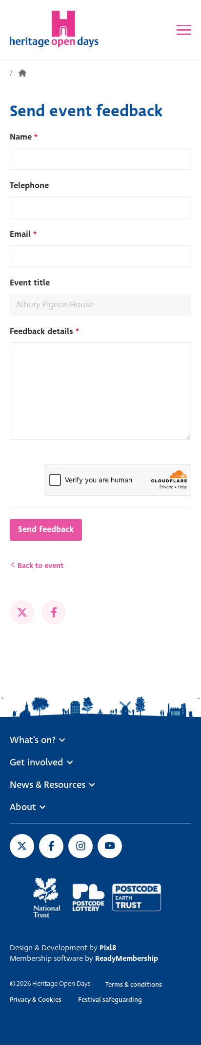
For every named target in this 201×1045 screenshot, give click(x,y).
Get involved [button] (36, 762)
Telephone (29, 185)
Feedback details (44, 331)
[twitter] (22, 612)
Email (23, 234)
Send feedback (46, 529)
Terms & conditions (133, 984)
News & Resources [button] (47, 785)
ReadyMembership (126, 958)
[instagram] (80, 846)
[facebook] (53, 612)
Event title (30, 283)
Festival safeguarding (110, 999)
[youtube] (110, 846)
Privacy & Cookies (35, 999)
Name (24, 137)
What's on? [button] (33, 740)
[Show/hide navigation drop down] (184, 30)
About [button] (23, 807)
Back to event (39, 565)
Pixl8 (108, 947)
